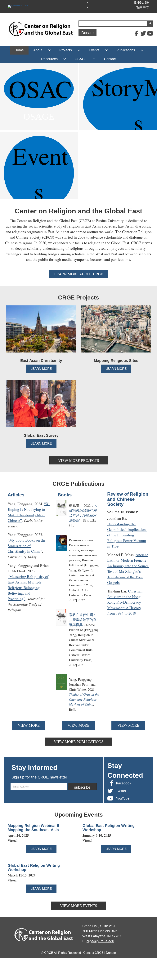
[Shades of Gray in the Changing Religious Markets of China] (78, 694)
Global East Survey (41, 435)
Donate (111, 952)
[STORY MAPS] (118, 96)
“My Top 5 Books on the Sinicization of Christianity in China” (27, 546)
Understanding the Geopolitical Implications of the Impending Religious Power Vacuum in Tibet (127, 535)
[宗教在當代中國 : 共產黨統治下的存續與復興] (78, 639)
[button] (136, 33)
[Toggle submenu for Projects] (79, 50)
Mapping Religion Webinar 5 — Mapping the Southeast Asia (36, 827)
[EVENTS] (39, 165)
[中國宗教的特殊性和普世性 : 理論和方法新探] (78, 515)
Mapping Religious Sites (116, 360)
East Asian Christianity (41, 360)
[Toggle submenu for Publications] (142, 50)
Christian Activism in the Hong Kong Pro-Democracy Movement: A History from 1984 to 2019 (124, 602)
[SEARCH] (150, 23)
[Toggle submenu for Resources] (64, 59)
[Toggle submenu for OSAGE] (94, 59)
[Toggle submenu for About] (49, 50)
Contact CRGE (93, 952)
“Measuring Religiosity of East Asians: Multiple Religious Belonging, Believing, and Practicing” (28, 587)
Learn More (43, 368)
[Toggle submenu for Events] (106, 50)
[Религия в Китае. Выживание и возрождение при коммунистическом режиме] (78, 570)
